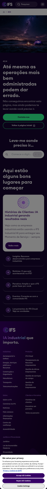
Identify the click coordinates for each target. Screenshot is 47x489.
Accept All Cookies (23, 475)
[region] (23, 472)
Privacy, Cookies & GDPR (12, 471)
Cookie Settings (23, 486)
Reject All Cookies (23, 481)
